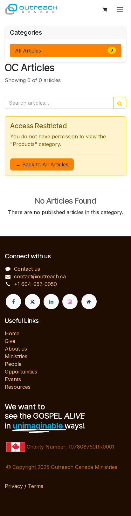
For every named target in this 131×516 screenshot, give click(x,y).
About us (16, 348)
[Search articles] (119, 103)
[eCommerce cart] (104, 9)
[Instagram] (70, 301)
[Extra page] (89, 301)
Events (13, 379)
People (13, 364)
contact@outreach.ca (40, 276)
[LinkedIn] (51, 301)
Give (10, 341)
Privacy (14, 486)
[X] (32, 301)
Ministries (16, 356)
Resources (18, 387)
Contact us (27, 269)
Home (12, 333)
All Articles (64, 50)
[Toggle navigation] (120, 9)
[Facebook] (13, 301)
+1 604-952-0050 (35, 284)
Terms (35, 486)
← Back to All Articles (42, 164)
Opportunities (21, 371)
